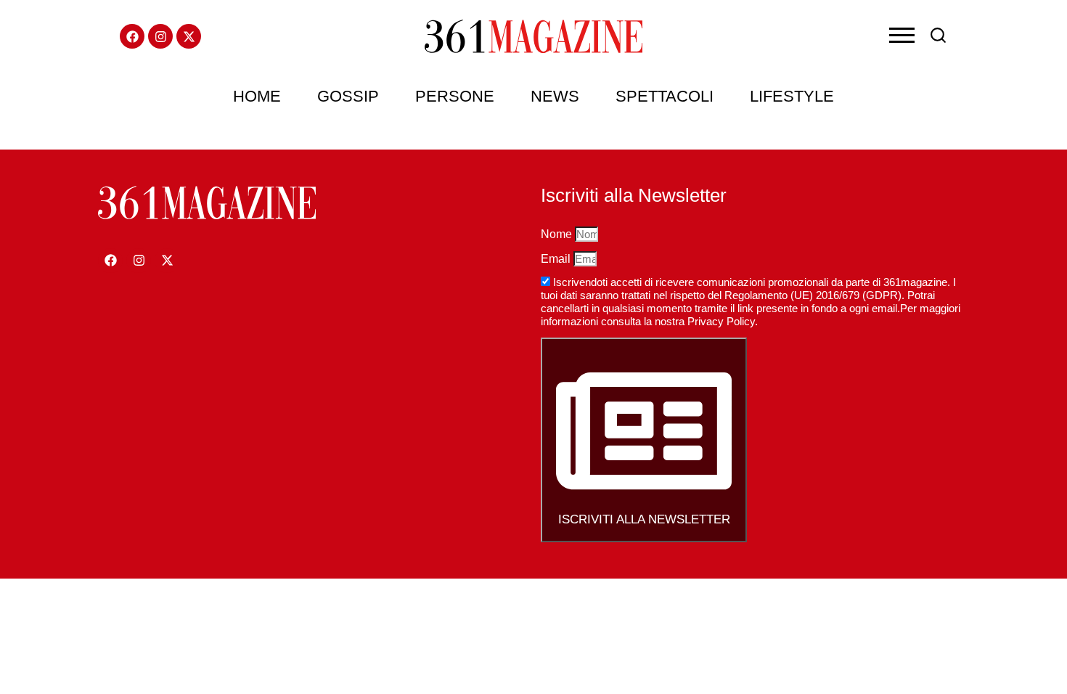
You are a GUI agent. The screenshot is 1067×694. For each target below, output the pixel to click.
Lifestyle (792, 96)
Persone (454, 96)
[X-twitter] (188, 36)
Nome (558, 234)
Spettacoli (665, 96)
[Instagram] (160, 36)
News (555, 96)
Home (257, 96)
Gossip (348, 96)
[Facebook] (132, 36)
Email (557, 259)
